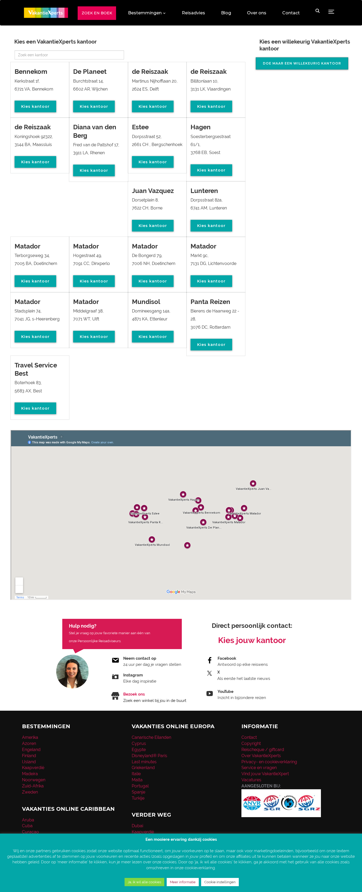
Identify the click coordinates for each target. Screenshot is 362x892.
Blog (226, 12)
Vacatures (251, 779)
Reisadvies (193, 12)
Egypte (139, 749)
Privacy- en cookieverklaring (269, 761)
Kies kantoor (35, 106)
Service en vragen (259, 767)
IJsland (29, 761)
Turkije (138, 798)
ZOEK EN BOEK (97, 13)
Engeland (31, 749)
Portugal (140, 785)
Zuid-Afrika (33, 785)
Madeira (30, 773)
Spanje (138, 792)
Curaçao (30, 831)
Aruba (28, 819)
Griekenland (143, 767)
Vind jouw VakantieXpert (265, 773)
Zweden (30, 792)
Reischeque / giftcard (262, 749)
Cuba (27, 825)
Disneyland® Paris (149, 755)
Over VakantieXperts (261, 755)
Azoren (29, 743)
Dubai (137, 825)
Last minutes (144, 761)
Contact (291, 12)
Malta (137, 779)
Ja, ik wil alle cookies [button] (144, 882)
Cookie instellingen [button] (220, 882)
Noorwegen (33, 779)
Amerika (30, 737)
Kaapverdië (33, 767)
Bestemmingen (145, 12)
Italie (136, 773)
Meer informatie (183, 882)
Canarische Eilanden (151, 737)
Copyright (251, 743)
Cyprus (139, 743)
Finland (29, 755)
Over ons (256, 12)
